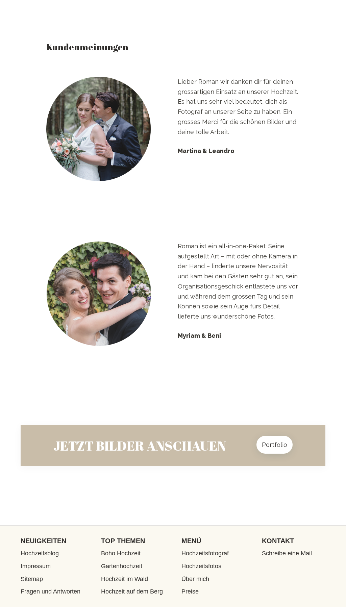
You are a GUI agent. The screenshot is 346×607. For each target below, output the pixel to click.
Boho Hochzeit (121, 553)
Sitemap (32, 579)
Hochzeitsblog (40, 553)
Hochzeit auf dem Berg (132, 591)
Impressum (36, 566)
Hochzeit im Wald (124, 579)
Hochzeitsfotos (201, 566)
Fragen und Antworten (50, 591)
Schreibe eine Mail (287, 553)
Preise (190, 591)
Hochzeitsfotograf (205, 553)
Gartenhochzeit (121, 566)
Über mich (195, 579)
